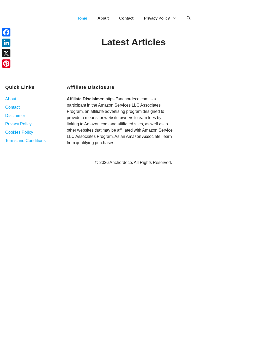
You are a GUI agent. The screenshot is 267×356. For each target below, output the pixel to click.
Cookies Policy (19, 132)
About (103, 18)
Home (81, 18)
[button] (188, 18)
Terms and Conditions (25, 140)
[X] (6, 53)
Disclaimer (15, 115)
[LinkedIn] (6, 43)
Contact (126, 18)
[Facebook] (6, 32)
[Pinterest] (6, 63)
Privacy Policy (157, 18)
